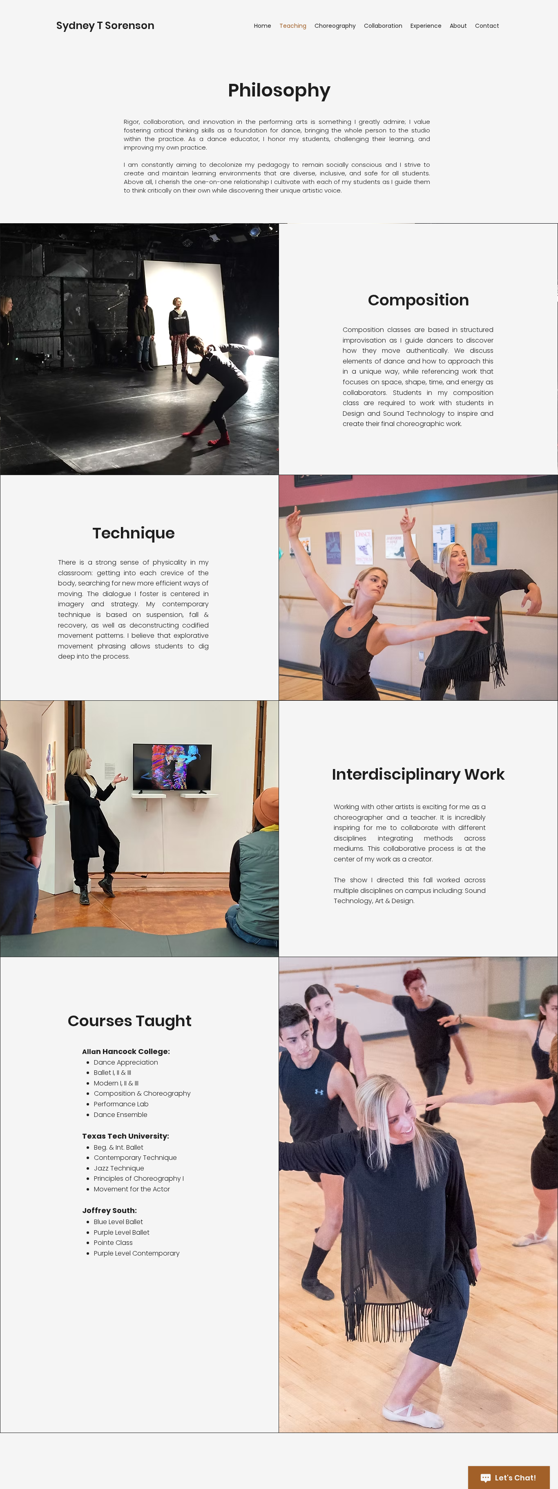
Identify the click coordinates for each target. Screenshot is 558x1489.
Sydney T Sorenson (105, 25)
